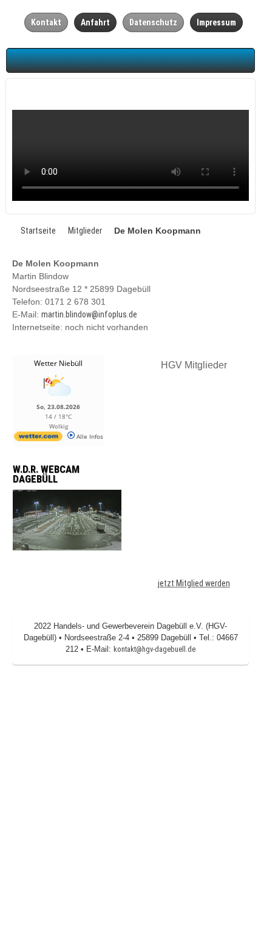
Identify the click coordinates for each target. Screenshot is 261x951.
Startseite (38, 230)
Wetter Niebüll (58, 363)
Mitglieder (85, 230)
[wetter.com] (38, 439)
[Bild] (67, 519)
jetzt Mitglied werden (194, 583)
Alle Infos (89, 436)
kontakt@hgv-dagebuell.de (154, 649)
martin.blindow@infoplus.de (89, 314)
